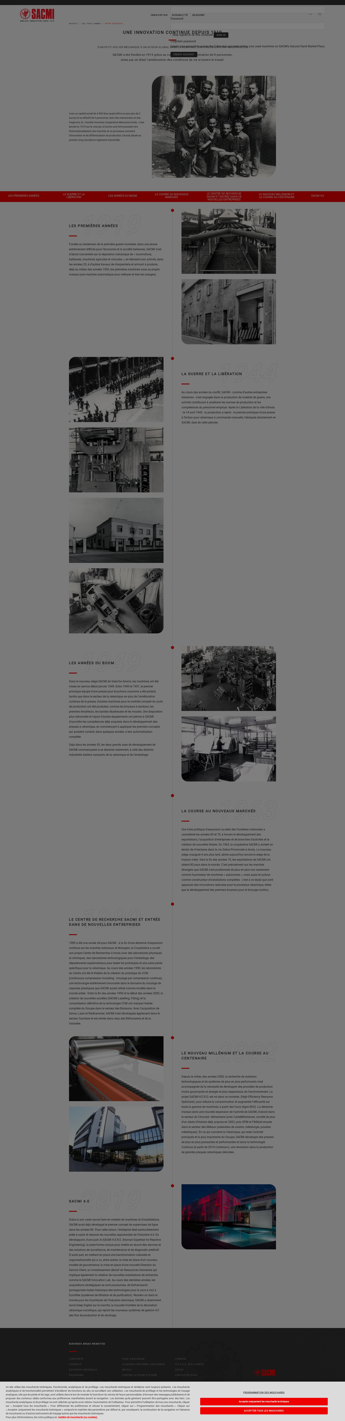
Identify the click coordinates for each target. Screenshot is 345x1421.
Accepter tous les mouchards (264, 1410)
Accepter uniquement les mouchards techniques (264, 1401)
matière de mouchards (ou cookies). (78, 1417)
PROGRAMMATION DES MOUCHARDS (264, 1392)
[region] (172, 1401)
